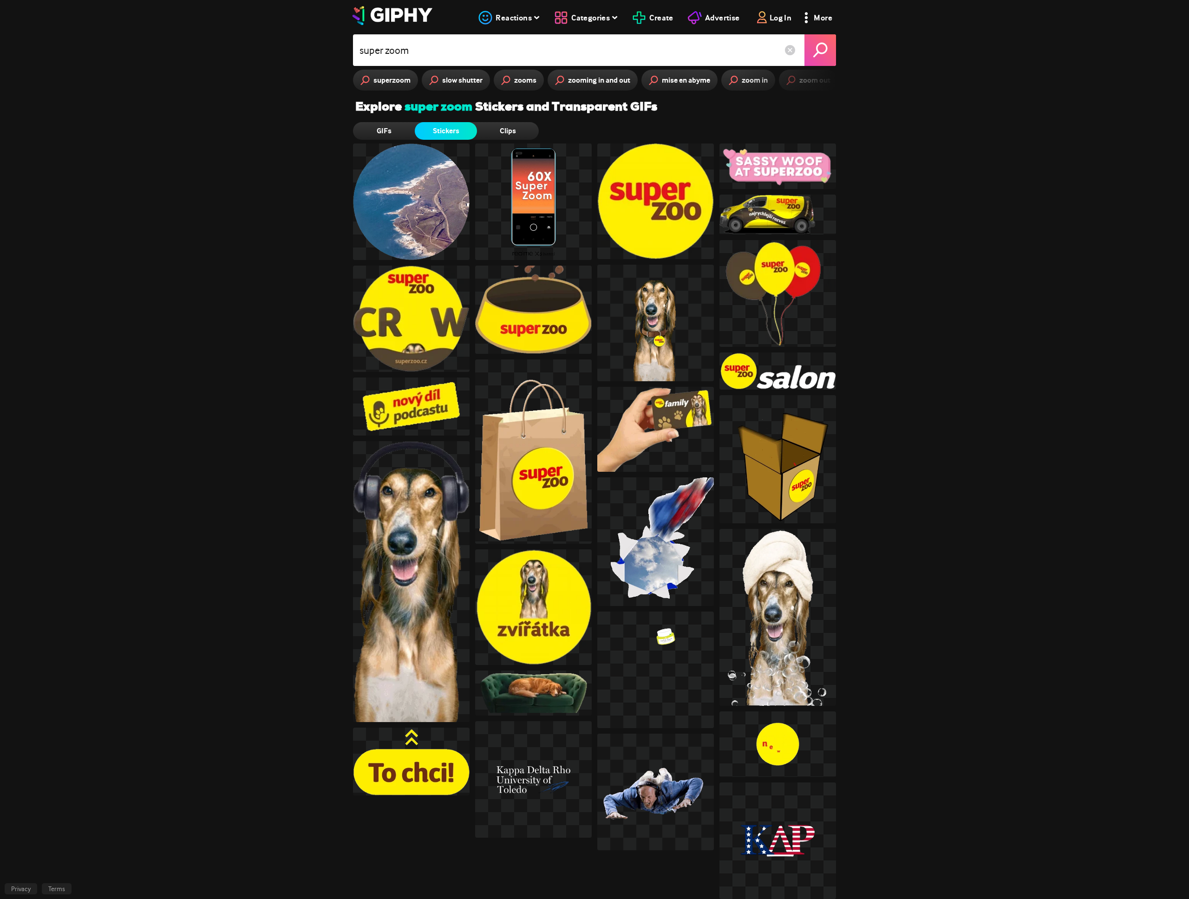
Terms (56, 888)
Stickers (446, 130)
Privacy (21, 888)
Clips (508, 130)
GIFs (384, 130)
